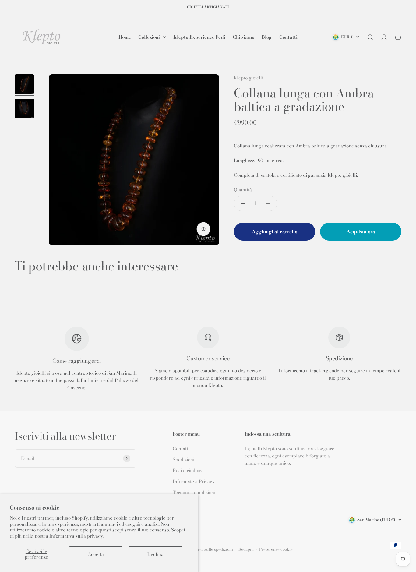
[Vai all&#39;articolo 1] (24, 85)
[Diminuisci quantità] (243, 203)
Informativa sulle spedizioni (207, 549)
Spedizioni (183, 459)
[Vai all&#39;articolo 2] (24, 109)
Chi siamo (243, 36)
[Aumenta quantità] (268, 203)
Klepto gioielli (248, 77)
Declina (155, 554)
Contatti (288, 36)
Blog (267, 36)
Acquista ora (361, 231)
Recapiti (246, 549)
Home (124, 36)
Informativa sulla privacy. (76, 535)
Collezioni (149, 36)
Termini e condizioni (194, 492)
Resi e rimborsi (189, 470)
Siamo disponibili (173, 370)
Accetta (96, 554)
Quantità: (243, 189)
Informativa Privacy (194, 481)
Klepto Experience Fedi (199, 36)
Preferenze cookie (276, 549)
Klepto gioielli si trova (39, 372)
